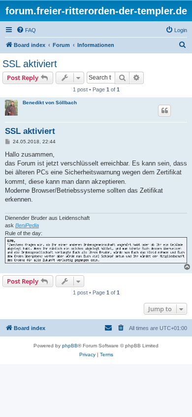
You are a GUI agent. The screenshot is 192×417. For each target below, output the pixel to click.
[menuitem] (26, 30)
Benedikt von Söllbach (50, 102)
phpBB (70, 345)
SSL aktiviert (29, 63)
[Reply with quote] (164, 111)
